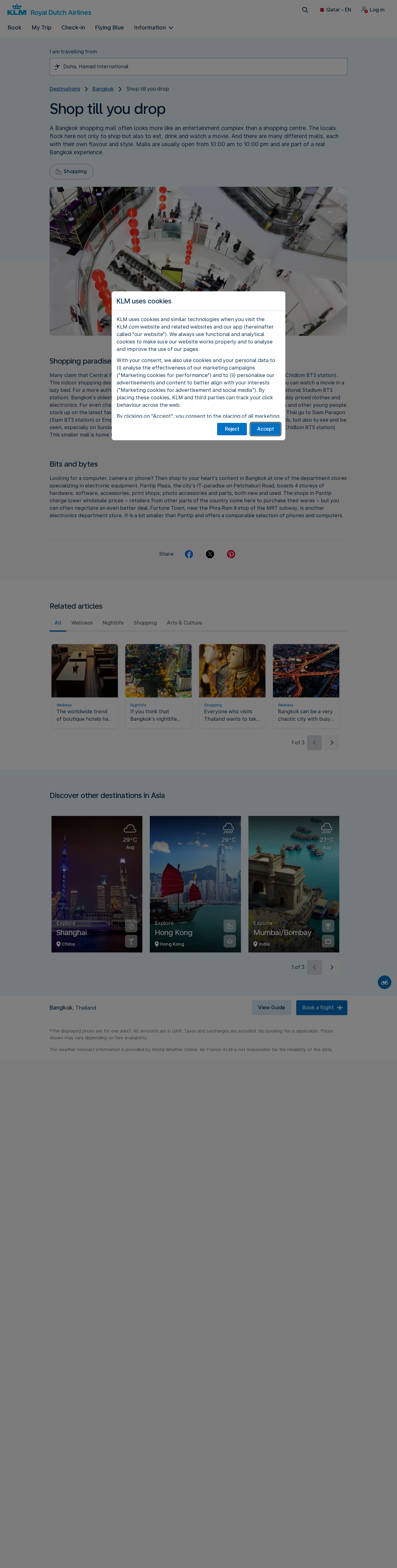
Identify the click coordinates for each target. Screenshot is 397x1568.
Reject (232, 429)
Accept (265, 429)
